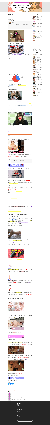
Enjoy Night (18, 415)
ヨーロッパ (34, 50)
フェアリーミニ (9, 268)
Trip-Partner (18, 410)
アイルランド (37, 44)
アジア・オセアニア (35, 49)
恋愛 (40, 50)
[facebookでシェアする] (11, 384)
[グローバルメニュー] (48, 1)
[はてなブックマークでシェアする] (13, 384)
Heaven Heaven (18, 414)
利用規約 (18, 405)
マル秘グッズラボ (18, 416)
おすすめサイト (19, 409)
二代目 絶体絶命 (9, 279)
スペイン (34, 44)
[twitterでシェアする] (9, 384)
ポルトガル (40, 44)
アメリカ (38, 49)
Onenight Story (18, 412)
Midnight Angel (18, 411)
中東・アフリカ (37, 50)
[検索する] (32, 420)
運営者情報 (18, 404)
